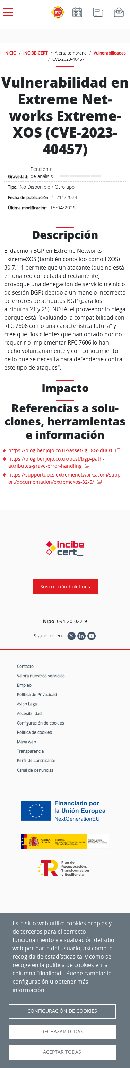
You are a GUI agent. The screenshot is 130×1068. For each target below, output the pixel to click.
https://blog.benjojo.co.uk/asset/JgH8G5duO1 (61, 450)
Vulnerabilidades (110, 53)
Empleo (24, 685)
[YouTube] (91, 635)
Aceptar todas (62, 1052)
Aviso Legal (27, 703)
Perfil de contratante (36, 760)
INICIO (10, 53)
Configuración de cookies (40, 723)
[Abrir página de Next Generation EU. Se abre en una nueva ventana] (65, 813)
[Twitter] (71, 635)
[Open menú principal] (7, 11)
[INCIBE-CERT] (65, 548)
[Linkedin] (81, 635)
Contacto (25, 666)
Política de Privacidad (37, 694)
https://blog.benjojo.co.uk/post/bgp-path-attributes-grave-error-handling (56, 462)
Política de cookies (34, 732)
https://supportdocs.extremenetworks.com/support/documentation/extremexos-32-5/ (64, 478)
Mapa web (26, 741)
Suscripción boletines (65, 586)
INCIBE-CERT (35, 53)
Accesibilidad (29, 713)
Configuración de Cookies (62, 1011)
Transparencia (30, 751)
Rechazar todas (62, 1031)
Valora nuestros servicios (41, 675)
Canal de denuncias (35, 770)
